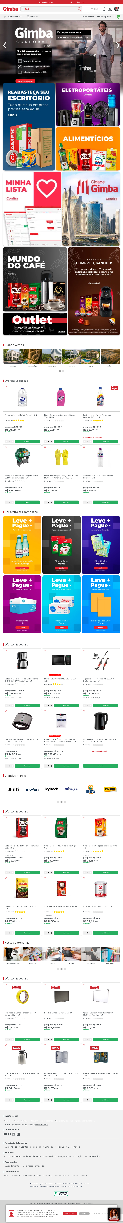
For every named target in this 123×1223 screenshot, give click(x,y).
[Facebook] (9, 1134)
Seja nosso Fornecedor (34, 1166)
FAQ (7, 1175)
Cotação (78, 1156)
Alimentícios (11, 1147)
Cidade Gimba (93, 1156)
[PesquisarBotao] (80, 9)
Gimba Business (77, 2)
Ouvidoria (61, 1175)
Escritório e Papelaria (31, 1147)
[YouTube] (5, 1134)
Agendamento (12, 1166)
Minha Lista (50, 1156)
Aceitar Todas (70, 1213)
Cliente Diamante (32, 1156)
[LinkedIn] (18, 1134)
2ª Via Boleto (88, 17)
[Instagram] (13, 1134)
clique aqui (78, 1186)
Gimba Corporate (46, 2)
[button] (60, 371)
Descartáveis (74, 1147)
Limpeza (49, 1147)
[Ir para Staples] (93, 9)
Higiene (60, 1147)
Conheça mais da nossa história (26, 1125)
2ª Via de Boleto (13, 1156)
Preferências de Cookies (104, 1213)
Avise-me (101, 766)
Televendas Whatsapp (24, 1175)
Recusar (84, 1213)
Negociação (65, 1156)
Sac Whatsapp (45, 1175)
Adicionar (27, 441)
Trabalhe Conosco (78, 1175)
